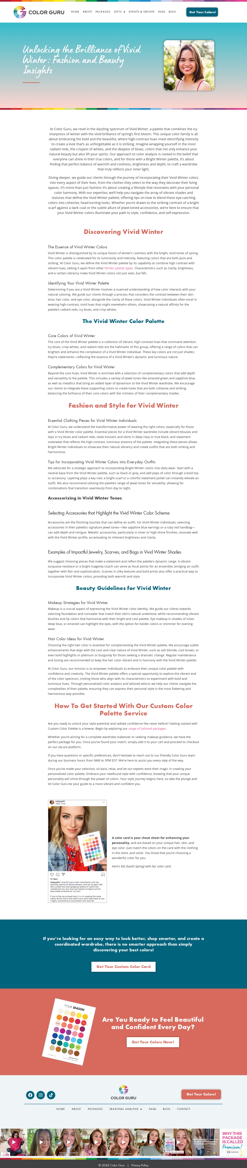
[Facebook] (30, 1095)
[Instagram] (40, 1095)
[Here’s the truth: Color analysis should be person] (96, 1142)
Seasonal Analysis (124, 1109)
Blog (172, 12)
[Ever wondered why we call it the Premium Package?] (233, 1142)
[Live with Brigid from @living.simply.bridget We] (41, 1142)
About (87, 12)
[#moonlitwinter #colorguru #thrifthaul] (13, 1142)
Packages (103, 12)
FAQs (161, 12)
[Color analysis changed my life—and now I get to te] (123, 1142)
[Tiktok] (51, 1095)
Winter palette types (119, 268)
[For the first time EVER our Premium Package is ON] (178, 1142)
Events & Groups (142, 12)
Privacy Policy (140, 1165)
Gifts (118, 12)
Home (75, 12)
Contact (184, 1109)
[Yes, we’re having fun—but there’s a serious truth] (151, 1142)
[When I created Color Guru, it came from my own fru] (205, 1142)
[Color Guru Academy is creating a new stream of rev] (68, 1142)
